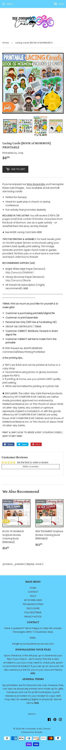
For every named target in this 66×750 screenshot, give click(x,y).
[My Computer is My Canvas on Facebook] (49, 720)
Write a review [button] (30, 466)
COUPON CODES (52, 432)
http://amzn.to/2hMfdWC (20, 272)
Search (32, 713)
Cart (61, 4)
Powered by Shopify (31, 732)
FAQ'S (33, 596)
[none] (10, 126)
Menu (9, 4)
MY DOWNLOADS (33, 600)
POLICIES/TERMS (33, 612)
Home (5, 42)
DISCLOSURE (33, 608)
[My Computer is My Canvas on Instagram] (60, 720)
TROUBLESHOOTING (33, 604)
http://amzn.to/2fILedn (18, 280)
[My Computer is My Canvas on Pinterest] (55, 720)
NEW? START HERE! (12, 436)
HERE (25, 288)
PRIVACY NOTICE (33, 616)
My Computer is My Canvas (36, 728)
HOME (33, 587)
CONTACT (33, 591)
